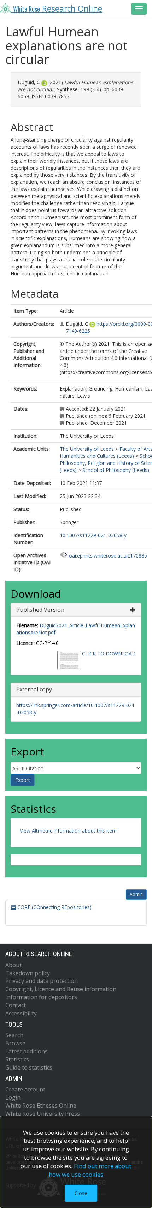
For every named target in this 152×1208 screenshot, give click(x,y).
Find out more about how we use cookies (90, 1170)
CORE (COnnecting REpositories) (54, 907)
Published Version (40, 610)
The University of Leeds (87, 449)
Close (81, 1193)
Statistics (17, 1059)
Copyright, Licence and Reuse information (60, 989)
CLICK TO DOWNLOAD (109, 653)
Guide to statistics (28, 1067)
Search (14, 1035)
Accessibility (21, 1013)
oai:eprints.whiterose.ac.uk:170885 (108, 555)
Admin (136, 894)
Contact (15, 1005)
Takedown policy (27, 973)
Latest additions (26, 1051)
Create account (25, 1089)
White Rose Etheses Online (40, 1105)
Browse (15, 1043)
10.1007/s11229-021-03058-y (93, 535)
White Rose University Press (42, 1113)
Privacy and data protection (41, 981)
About (13, 965)
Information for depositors (41, 997)
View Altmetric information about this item (68, 830)
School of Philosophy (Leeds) (115, 470)
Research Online (57, 8)
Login (13, 1097)
